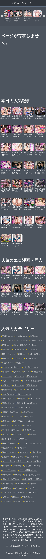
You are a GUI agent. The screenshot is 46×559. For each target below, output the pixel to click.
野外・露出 (8, 354)
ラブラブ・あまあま (32, 381)
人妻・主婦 (35, 354)
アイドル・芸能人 (11, 430)
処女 (22, 354)
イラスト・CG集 (11, 367)
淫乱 (21, 493)
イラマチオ (31, 390)
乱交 (18, 390)
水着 (6, 385)
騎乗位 (37, 372)
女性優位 (7, 484)
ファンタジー (23, 407)
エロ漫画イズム (15, 546)
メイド (23, 452)
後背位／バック (10, 381)
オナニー (18, 385)
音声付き (29, 501)
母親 (15, 497)
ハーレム (34, 399)
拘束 (6, 358)
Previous (2, 16)
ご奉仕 (16, 466)
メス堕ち (23, 439)
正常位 (32, 376)
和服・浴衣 (32, 457)
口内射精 (8, 407)
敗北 (17, 501)
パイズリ (21, 340)
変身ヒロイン (9, 452)
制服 (6, 345)
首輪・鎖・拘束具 (11, 479)
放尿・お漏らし (32, 475)
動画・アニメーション (24, 421)
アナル (32, 349)
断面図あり (29, 430)
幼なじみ (19, 488)
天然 (5, 497)
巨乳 (34, 336)
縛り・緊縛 (8, 399)
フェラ (7, 340)
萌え (29, 416)
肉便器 (7, 390)
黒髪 (6, 425)
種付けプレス (19, 434)
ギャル (19, 376)
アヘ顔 (17, 358)
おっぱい (21, 336)
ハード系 (32, 493)
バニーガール (9, 470)
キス (5, 434)
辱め (6, 349)
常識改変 (27, 497)
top (7, 546)
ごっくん (32, 488)
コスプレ (8, 394)
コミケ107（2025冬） (30, 443)
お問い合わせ (35, 546)
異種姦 (6, 488)
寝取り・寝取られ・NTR (25, 345)
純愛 (37, 461)
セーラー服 (8, 461)
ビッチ (7, 376)
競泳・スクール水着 (26, 403)
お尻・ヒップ (23, 394)
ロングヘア (8, 493)
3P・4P (30, 358)
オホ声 (6, 501)
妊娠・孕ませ (30, 367)
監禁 (6, 416)
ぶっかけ (36, 340)
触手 (5, 466)
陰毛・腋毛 (8, 439)
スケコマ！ (26, 546)
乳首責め (7, 448)
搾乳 (5, 457)
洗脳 (6, 421)
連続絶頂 (8, 403)
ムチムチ (27, 412)
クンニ (17, 416)
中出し (7, 336)
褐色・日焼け (9, 443)
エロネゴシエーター (23, 3)
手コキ (27, 425)
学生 (20, 363)
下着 (32, 484)
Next (44, 16)
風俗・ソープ (25, 461)
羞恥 (22, 399)
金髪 (16, 425)
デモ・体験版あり (28, 470)
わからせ (17, 457)
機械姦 (6, 475)
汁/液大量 (36, 452)
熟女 (17, 372)
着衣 (6, 372)
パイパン (21, 448)
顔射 (32, 434)
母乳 (17, 475)
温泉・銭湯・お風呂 (32, 479)
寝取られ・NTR (32, 466)
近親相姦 (21, 484)
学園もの (18, 349)
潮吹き (32, 385)
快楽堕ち (8, 363)
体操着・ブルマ (10, 412)
